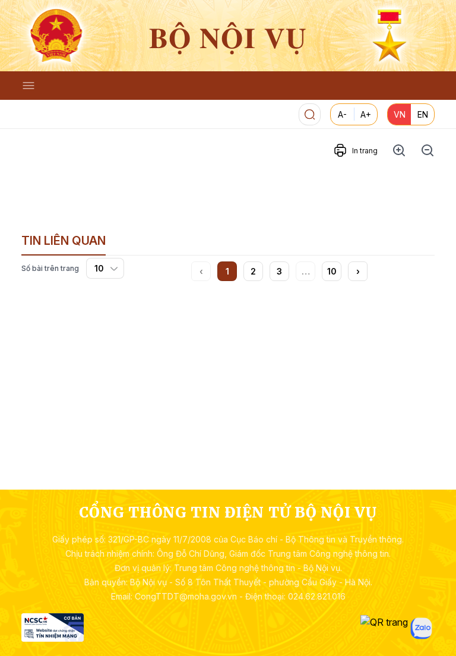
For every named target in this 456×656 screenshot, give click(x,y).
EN (422, 114)
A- (342, 114)
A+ (365, 114)
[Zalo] (421, 628)
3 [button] (279, 271)
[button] (358, 271)
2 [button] (253, 271)
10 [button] (332, 271)
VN (400, 114)
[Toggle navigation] (28, 85)
